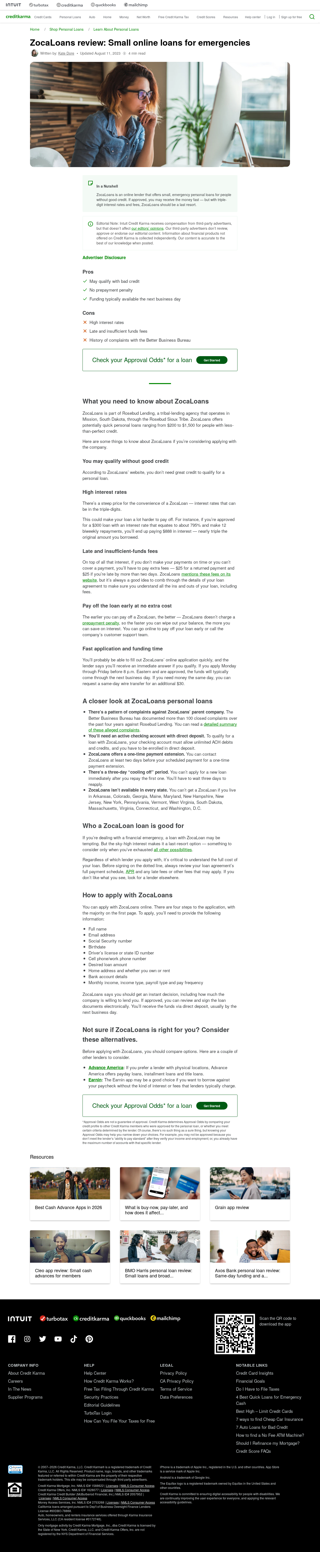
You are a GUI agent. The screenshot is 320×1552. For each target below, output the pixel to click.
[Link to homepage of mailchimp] (136, 5)
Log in (271, 17)
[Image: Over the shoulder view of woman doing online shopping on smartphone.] (160, 1183)
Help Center (95, 1373)
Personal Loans (70, 17)
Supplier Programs (25, 1397)
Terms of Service (176, 1389)
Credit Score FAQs (253, 1451)
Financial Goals (250, 1381)
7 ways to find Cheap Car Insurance (269, 1419)
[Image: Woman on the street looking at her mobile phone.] (250, 1183)
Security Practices (101, 1397)
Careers (15, 1381)
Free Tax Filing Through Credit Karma (119, 1389)
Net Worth (143, 17)
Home (107, 17)
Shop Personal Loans (67, 29)
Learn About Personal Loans (116, 29)
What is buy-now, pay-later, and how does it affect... (156, 1210)
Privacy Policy (173, 1373)
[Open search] (312, 17)
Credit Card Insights (255, 1373)
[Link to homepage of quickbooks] (103, 5)
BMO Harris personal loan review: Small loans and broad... (158, 1273)
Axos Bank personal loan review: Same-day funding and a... (247, 1273)
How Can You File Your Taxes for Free (119, 1421)
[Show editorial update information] (124, 53)
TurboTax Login (98, 1413)
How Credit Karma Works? (109, 1381)
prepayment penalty (100, 623)
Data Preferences (176, 1397)
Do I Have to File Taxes (258, 1389)
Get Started (212, 360)
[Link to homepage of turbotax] (38, 4)
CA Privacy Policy (177, 1381)
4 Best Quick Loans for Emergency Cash (269, 1400)
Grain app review (232, 1207)
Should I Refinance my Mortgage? (268, 1443)
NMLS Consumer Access (137, 1485)
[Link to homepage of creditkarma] (69, 5)
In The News (20, 1389)
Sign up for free (291, 17)
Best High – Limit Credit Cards (264, 1411)
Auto (92, 17)
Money (124, 17)
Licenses (112, 1485)
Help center (253, 17)
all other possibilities (173, 849)
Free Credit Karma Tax (173, 17)
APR (130, 871)
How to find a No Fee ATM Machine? (270, 1435)
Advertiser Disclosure (104, 257)
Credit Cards (43, 17)
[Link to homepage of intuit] (13, 5)
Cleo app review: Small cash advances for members (63, 1273)
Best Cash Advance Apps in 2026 (68, 1207)
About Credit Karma (26, 1373)
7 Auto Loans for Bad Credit (262, 1427)
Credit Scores (206, 17)
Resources (230, 17)
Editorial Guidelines (102, 1405)
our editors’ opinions (148, 228)
